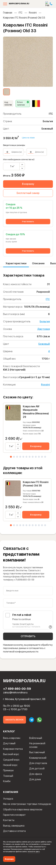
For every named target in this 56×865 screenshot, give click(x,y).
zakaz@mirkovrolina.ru (15, 692)
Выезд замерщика (13, 825)
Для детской (36, 768)
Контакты (8, 820)
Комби (6, 781)
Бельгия (45, 321)
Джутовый (9, 743)
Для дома (35, 779)
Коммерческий (37, 757)
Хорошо (9, 859)
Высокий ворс (11, 754)
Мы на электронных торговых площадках (27, 804)
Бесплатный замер (28, 193)
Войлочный (35, 738)
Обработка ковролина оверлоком (22, 809)
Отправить (28, 636)
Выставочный (37, 752)
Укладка (8, 798)
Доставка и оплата (14, 831)
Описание (38, 263)
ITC (20, 12)
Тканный (8, 775)
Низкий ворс (10, 765)
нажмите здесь (34, 851)
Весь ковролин (11, 738)
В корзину (28, 183)
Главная (7, 12)
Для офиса (35, 774)
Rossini (33, 12)
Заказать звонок (14, 720)
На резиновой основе (37, 745)
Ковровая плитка (13, 748)
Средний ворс (11, 759)
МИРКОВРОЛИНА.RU (19, 4)
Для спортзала (38, 763)
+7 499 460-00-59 (17, 689)
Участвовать (28, 221)
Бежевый (44, 343)
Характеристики (16, 263)
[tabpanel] (27, 428)
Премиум (8, 770)
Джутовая (43, 329)
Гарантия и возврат (14, 814)
